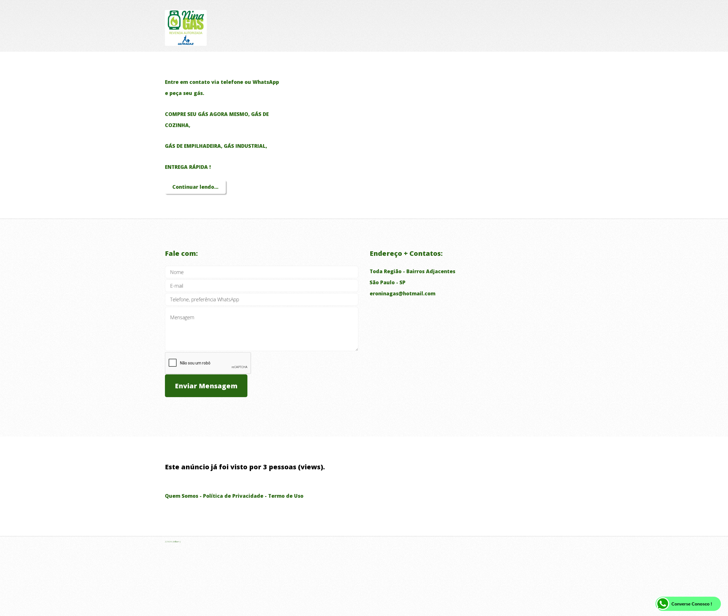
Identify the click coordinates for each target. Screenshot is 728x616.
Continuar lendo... (195, 186)
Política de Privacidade (233, 495)
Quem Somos (181, 495)
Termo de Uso (285, 495)
